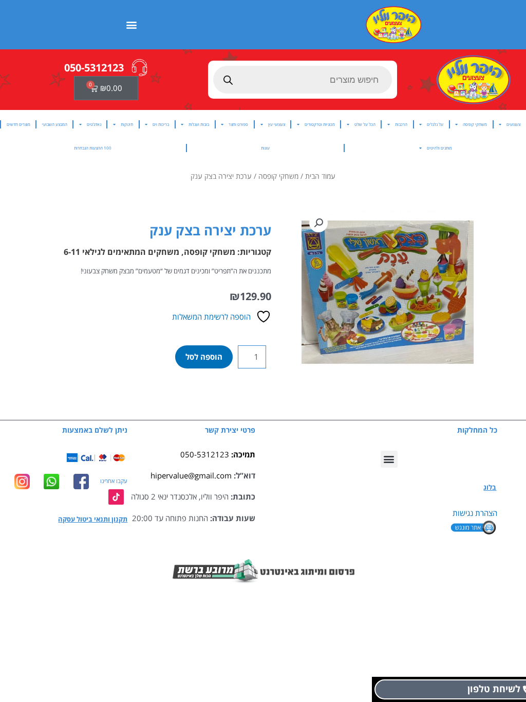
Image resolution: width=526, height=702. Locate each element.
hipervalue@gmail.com (191, 475)
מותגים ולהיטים (439, 148)
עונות (265, 148)
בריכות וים (161, 124)
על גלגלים (435, 124)
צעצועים (513, 124)
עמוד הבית (320, 176)
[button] (131, 24)
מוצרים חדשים (18, 124)
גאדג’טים (94, 124)
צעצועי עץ (276, 124)
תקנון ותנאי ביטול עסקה (92, 519)
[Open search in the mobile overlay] (303, 80)
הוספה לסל (203, 357)
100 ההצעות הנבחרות (92, 148)
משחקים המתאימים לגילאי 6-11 (121, 251)
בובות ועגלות (199, 124)
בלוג (489, 487)
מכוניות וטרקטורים (320, 124)
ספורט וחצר (238, 124)
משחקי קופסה (475, 124)
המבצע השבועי (54, 124)
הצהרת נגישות (475, 513)
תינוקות (127, 124)
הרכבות (401, 124)
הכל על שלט (364, 124)
